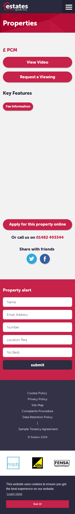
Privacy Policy (37, 399)
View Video (37, 62)
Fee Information (18, 106)
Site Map (37, 405)
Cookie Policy (37, 393)
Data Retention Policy (37, 417)
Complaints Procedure (37, 411)
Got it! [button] (37, 503)
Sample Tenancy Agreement (38, 429)
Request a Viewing (37, 77)
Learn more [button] (14, 494)
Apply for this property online (37, 224)
